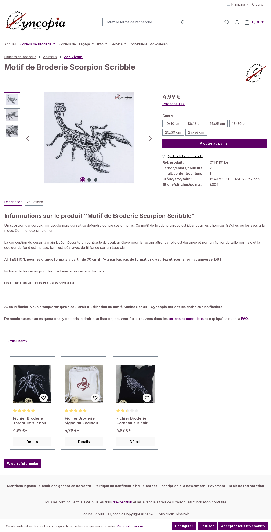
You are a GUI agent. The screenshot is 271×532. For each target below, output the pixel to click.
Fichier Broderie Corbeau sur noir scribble (132, 420)
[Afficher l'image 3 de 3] (95, 180)
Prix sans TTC (173, 104)
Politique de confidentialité (117, 486)
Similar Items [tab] (16, 341)
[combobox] (139, 22)
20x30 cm (173, 132)
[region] (79, 138)
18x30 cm (239, 123)
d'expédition (122, 502)
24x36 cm (196, 132)
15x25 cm (217, 123)
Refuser (207, 526)
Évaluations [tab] (34, 202)
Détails (32, 442)
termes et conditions (186, 319)
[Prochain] (150, 138)
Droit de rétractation (246, 486)
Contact (150, 486)
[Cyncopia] (256, 73)
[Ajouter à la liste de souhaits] (43, 398)
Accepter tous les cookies (243, 526)
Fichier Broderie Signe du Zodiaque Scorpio (82, 420)
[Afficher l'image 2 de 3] (89, 180)
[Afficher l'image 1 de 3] (82, 180)
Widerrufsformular (23, 463)
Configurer (184, 526)
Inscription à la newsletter (182, 486)
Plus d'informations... (131, 526)
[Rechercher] (182, 22)
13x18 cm (195, 123)
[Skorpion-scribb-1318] (89, 138)
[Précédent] (27, 138)
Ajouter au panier (214, 143)
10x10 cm (172, 123)
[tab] (13, 202)
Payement (216, 486)
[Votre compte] (237, 22)
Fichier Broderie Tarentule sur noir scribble (29, 420)
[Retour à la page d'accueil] (36, 21)
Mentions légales (21, 486)
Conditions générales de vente (65, 486)
